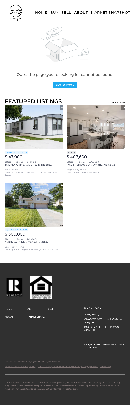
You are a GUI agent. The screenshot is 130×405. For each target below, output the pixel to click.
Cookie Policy (44, 366)
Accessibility (105, 366)
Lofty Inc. (21, 362)
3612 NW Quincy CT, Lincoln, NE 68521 (28, 164)
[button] (16, 12)
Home (41, 12)
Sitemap (94, 366)
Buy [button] (54, 12)
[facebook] (86, 337)
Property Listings (80, 366)
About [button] (81, 12)
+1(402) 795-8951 (93, 319)
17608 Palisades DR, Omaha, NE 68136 (91, 164)
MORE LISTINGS (116, 102)
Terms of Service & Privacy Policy (20, 366)
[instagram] (92, 337)
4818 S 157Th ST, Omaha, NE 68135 (26, 241)
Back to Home (65, 84)
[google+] (99, 337)
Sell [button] (66, 12)
